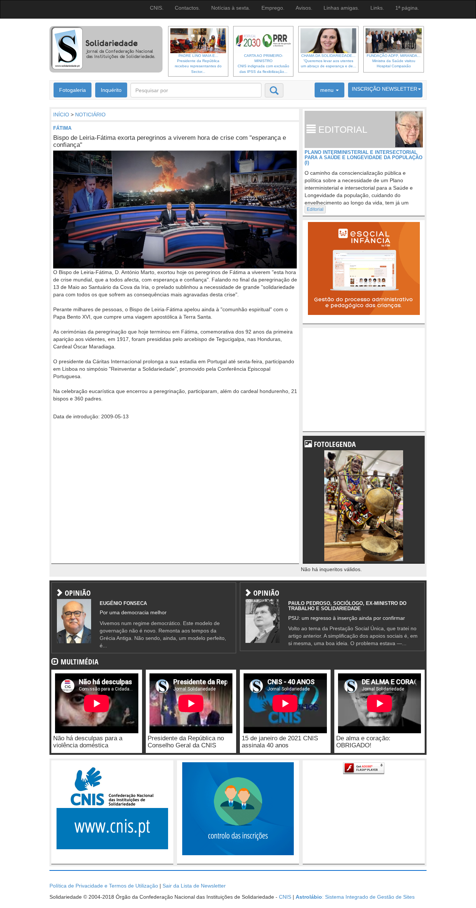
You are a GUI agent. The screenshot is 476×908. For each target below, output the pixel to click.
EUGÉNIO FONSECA (123, 603)
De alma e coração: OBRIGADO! (363, 742)
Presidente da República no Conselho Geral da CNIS (186, 742)
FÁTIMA (62, 128)
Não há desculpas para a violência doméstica (87, 742)
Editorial (315, 209)
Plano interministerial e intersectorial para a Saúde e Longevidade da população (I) (363, 157)
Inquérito (111, 90)
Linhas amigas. (341, 8)
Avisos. (304, 8)
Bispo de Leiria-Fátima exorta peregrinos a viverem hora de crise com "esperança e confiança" (169, 141)
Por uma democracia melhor (133, 612)
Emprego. (272, 8)
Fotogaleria (72, 90)
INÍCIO (61, 114)
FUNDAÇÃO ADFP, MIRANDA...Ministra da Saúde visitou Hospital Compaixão (394, 61)
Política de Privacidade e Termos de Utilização (103, 886)
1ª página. (407, 8)
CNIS (285, 897)
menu (327, 90)
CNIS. (157, 8)
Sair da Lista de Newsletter (194, 886)
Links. (377, 8)
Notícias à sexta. (230, 8)
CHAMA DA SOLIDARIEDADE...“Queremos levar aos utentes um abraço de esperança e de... (328, 61)
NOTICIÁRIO (90, 114)
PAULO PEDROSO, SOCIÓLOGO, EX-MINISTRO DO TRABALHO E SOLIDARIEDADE (347, 605)
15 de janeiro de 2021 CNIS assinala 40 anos (280, 742)
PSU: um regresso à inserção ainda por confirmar (346, 618)
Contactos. (187, 8)
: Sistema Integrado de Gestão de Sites (355, 897)
